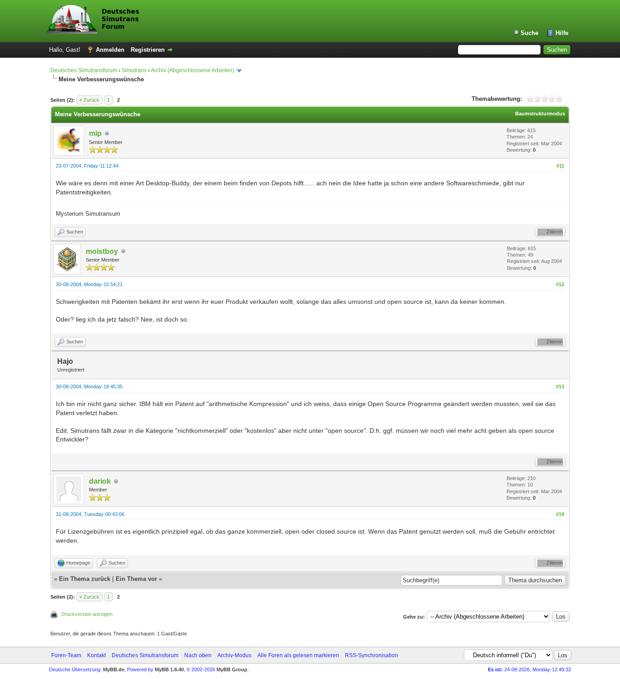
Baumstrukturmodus (540, 113)
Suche (529, 33)
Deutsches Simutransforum (83, 70)
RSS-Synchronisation (371, 655)
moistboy (102, 251)
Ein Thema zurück (84, 578)
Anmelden (110, 49)
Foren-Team (66, 655)
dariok (100, 481)
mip (95, 133)
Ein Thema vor (136, 578)
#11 (560, 166)
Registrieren (148, 49)
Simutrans (134, 70)
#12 (560, 284)
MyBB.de (113, 669)
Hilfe (562, 33)
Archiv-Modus (234, 655)
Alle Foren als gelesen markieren (298, 655)
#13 (560, 386)
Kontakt (96, 655)
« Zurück (89, 100)
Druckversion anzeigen (87, 614)
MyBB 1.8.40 (169, 669)
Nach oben (198, 655)
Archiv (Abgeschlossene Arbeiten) (192, 70)
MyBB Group (232, 669)
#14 (560, 514)
